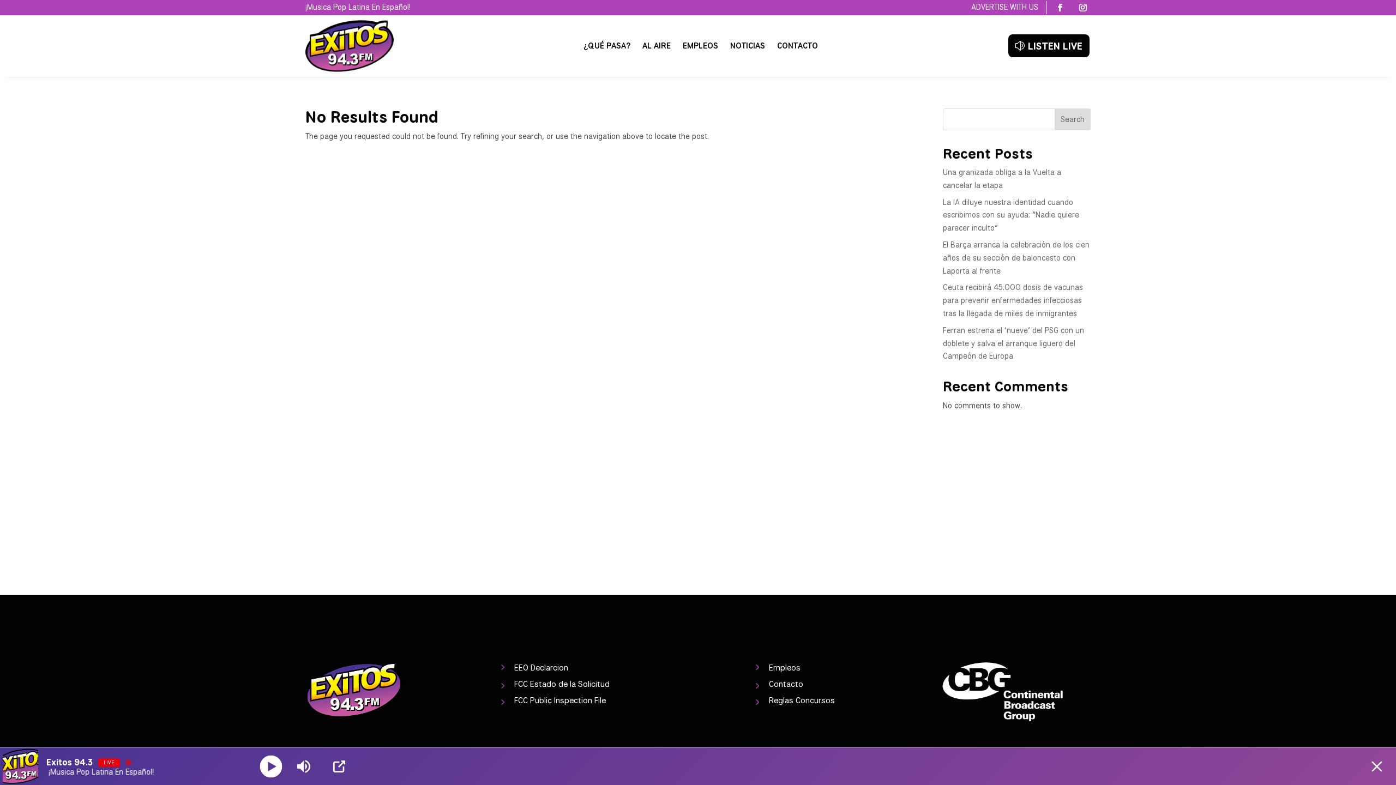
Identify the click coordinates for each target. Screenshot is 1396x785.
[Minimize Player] (1377, 766)
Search (1073, 119)
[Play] (271, 766)
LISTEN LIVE (1055, 45)
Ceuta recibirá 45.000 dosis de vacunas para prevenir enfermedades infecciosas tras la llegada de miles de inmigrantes (1013, 300)
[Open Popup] (339, 766)
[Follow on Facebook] (1060, 7)
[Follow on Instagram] (1083, 7)
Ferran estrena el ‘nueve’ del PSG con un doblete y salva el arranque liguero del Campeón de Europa (1013, 343)
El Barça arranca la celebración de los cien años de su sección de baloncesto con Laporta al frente (1016, 258)
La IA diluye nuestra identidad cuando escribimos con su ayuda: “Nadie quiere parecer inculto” (1011, 215)
